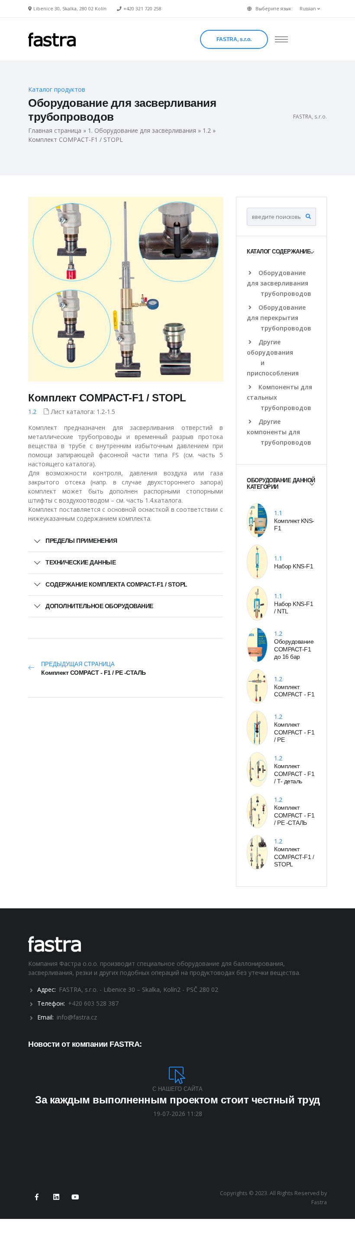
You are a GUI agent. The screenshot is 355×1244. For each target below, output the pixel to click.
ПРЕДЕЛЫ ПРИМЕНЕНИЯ (81, 540)
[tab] (281, 252)
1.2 (207, 130)
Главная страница (54, 130)
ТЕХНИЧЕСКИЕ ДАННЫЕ (80, 562)
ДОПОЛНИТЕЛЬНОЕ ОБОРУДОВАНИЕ (99, 606)
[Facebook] (37, 1197)
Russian (308, 9)
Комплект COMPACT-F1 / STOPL (107, 398)
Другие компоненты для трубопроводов (279, 431)
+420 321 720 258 (142, 9)
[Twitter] (56, 1197)
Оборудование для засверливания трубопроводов (279, 283)
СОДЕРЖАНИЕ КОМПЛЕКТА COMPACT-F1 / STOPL (116, 584)
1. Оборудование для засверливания (142, 130)
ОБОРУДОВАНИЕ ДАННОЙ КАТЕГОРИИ (281, 484)
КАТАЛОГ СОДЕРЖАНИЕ (278, 251)
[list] (251, 273)
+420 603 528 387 (93, 1003)
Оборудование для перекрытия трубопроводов (279, 317)
